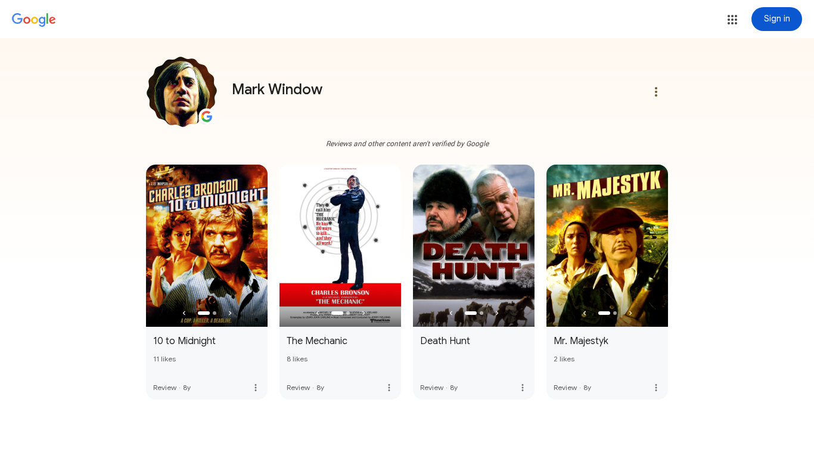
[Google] (34, 20)
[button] (732, 20)
